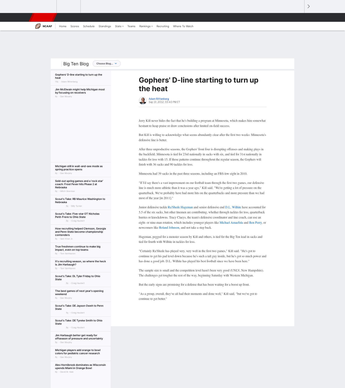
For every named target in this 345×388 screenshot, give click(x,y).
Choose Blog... (104, 63)
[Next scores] (308, 6)
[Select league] (45, 7)
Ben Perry (255, 222)
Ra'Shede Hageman (180, 207)
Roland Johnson (169, 227)
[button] (299, 17)
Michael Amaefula (231, 222)
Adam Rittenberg (159, 99)
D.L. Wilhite (233, 207)
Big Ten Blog (76, 63)
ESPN (43, 17)
